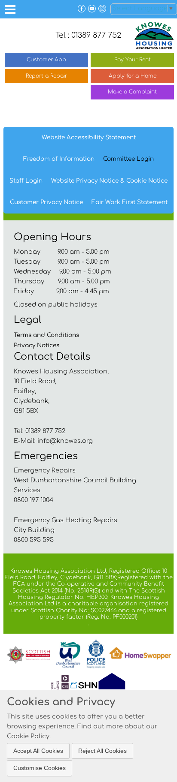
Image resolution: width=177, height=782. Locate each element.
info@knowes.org (65, 440)
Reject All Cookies (102, 750)
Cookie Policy (28, 736)
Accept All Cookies (38, 750)
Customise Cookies (39, 767)
